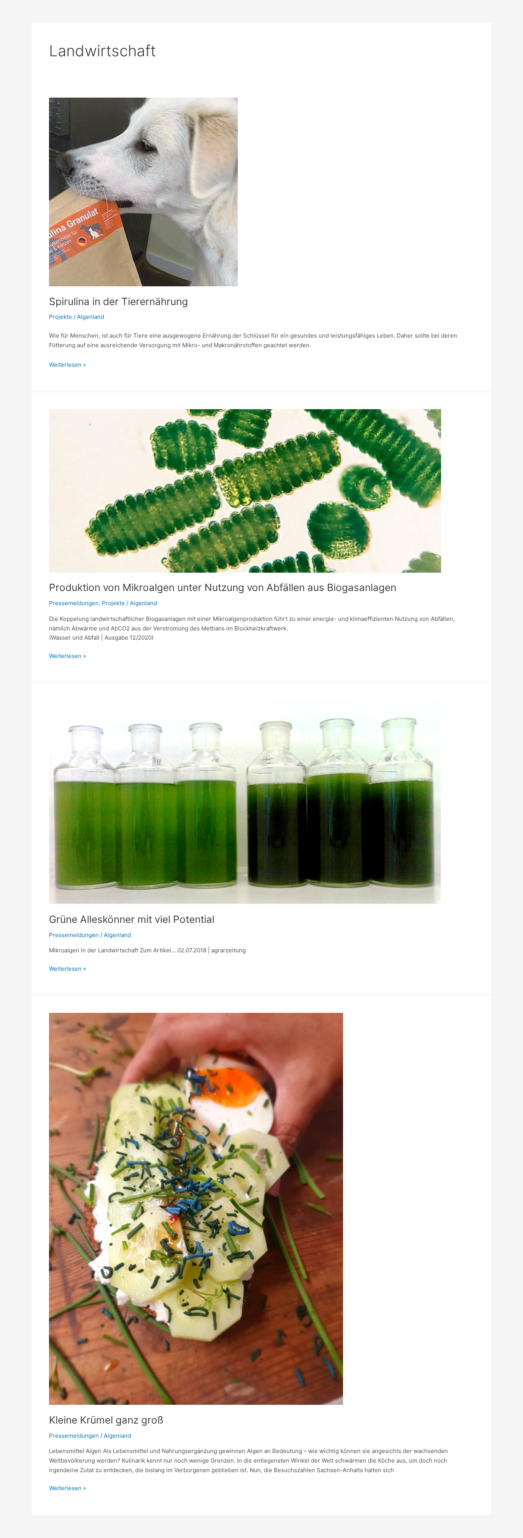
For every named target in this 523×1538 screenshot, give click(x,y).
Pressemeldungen (74, 603)
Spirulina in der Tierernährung (118, 301)
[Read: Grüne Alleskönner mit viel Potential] (245, 801)
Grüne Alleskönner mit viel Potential (131, 919)
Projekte (60, 316)
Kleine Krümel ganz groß (106, 1420)
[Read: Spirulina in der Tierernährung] (143, 191)
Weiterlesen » (67, 364)
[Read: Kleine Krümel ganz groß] (196, 1208)
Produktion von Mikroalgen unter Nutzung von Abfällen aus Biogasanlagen (222, 587)
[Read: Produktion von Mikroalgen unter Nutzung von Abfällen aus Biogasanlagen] (245, 490)
